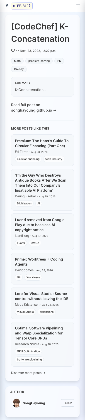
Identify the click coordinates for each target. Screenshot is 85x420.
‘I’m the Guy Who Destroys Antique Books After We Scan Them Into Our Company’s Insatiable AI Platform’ (40, 183)
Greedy (19, 69)
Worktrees (33, 277)
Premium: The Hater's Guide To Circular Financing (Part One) (42, 143)
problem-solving (39, 61)
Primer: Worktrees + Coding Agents (39, 261)
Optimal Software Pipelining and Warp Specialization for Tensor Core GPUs (39, 333)
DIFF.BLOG (22, 5)
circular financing (28, 159)
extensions (46, 311)
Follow (67, 402)
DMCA (35, 243)
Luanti (21, 243)
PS (59, 61)
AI (38, 203)
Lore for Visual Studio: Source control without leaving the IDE (41, 296)
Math (17, 61)
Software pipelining (29, 359)
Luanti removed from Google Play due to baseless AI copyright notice (39, 224)
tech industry (53, 159)
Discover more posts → (28, 373)
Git (19, 277)
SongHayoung (34, 403)
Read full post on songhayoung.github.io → (33, 107)
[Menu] (78, 6)
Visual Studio (25, 311)
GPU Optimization (28, 351)
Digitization (24, 203)
